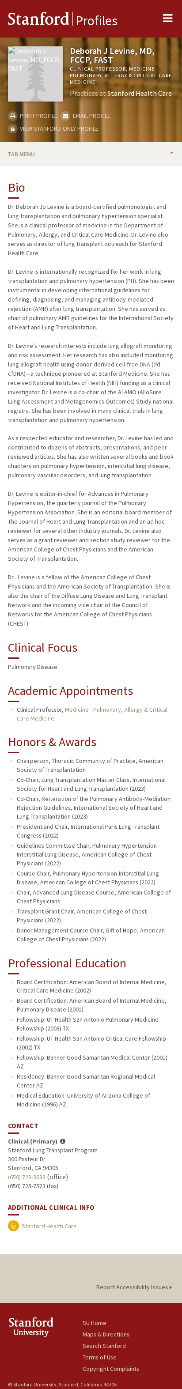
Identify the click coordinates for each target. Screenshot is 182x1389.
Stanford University (45, 1327)
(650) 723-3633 (27, 1177)
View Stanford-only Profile (59, 128)
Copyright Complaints (111, 1369)
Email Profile (91, 116)
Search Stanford (104, 1346)
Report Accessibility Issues (133, 1287)
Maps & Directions (106, 1334)
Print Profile (38, 116)
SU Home (94, 1323)
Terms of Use (100, 1357)
